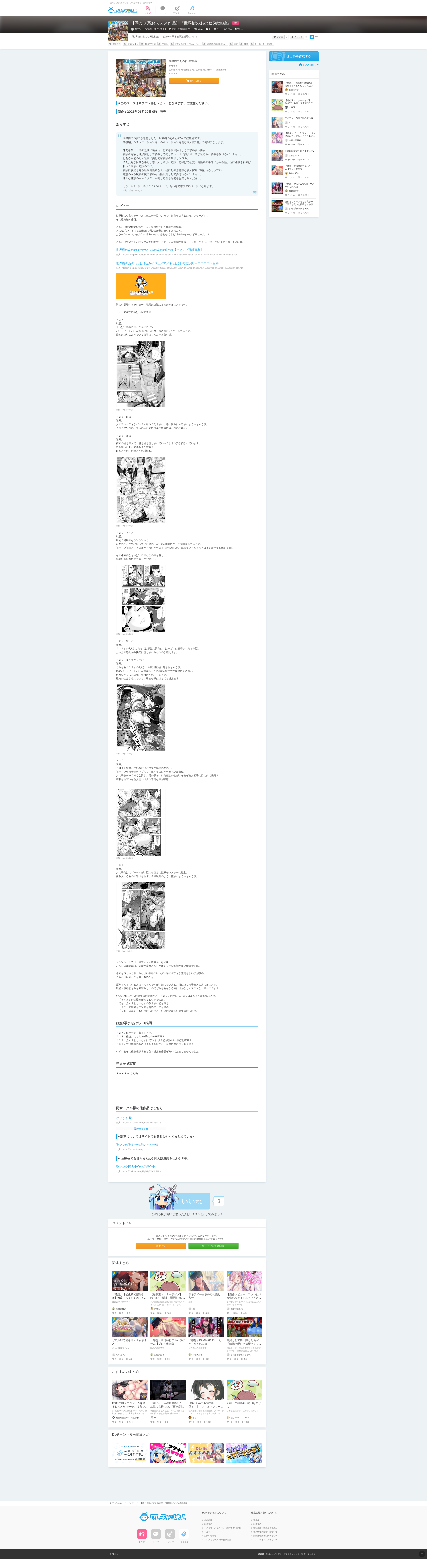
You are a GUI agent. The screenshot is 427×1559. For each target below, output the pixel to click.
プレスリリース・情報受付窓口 (218, 1539)
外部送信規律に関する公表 (265, 1535)
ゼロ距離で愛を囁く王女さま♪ (300, 151)
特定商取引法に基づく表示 (265, 1528)
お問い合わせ (210, 1535)
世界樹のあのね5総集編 (183, 61)
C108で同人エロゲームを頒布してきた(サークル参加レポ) (128, 1406)
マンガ (240, 29)
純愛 (236, 44)
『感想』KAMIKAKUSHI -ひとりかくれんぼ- (205, 1341)
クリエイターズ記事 (264, 44)
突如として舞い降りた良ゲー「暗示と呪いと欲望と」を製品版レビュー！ (244, 1343)
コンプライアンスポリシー (265, 1539)
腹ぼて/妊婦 (150, 44)
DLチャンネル (122, 10)
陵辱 (246, 44)
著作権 (256, 1520)
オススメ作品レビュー (217, 44)
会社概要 (208, 1520)
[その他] (316, 37)
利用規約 (208, 1524)
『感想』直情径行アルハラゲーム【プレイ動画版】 (167, 1341)
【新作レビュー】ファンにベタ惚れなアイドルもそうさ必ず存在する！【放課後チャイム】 (300, 136)
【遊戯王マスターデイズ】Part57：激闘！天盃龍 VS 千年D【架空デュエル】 (167, 1298)
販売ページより (136, 190)
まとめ (131, 1503)
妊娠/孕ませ (133, 44)
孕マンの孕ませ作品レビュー (188, 44)
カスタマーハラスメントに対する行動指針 (223, 1528)
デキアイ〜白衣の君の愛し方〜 (300, 118)
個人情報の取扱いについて (265, 1531)
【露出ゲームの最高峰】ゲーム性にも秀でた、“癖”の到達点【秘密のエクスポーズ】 (167, 1406)
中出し (165, 44)
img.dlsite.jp (127, 409)
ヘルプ (207, 1531)
